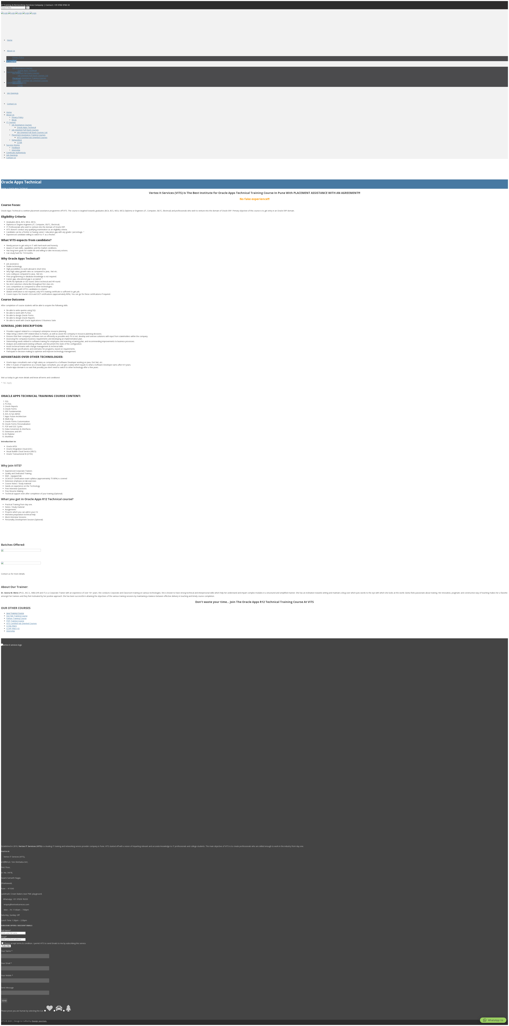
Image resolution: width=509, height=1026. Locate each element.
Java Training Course (15, 613)
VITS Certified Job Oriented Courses (21, 623)
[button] (493, 1020)
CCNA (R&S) (11, 626)
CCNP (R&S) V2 (12, 628)
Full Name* (6, 930)
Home (3, 188)
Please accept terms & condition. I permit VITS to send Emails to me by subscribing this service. (45, 943)
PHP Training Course (15, 621)
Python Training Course (16, 618)
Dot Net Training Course (16, 616)
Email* (4, 937)
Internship (10, 631)
